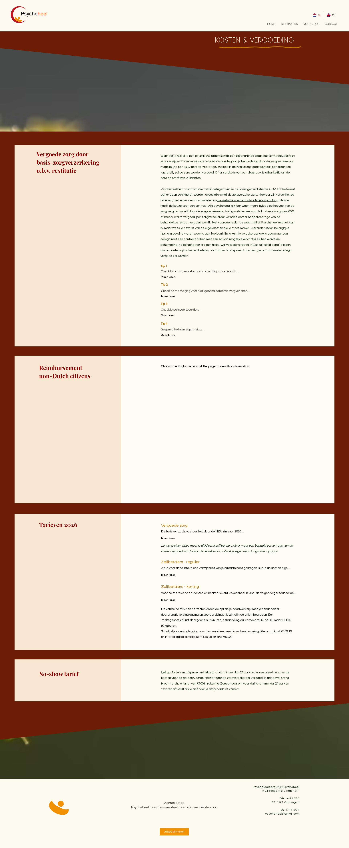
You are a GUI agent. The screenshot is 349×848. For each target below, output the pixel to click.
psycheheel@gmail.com (282, 813)
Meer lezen (168, 276)
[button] (289, 24)
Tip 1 (164, 266)
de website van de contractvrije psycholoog (247, 200)
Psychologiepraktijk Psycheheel (276, 787)
